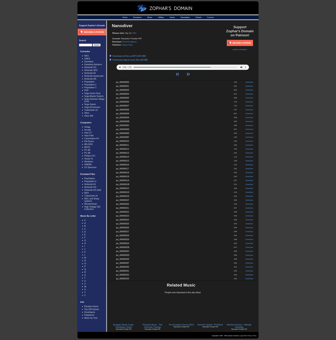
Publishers (89, 315)
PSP (86, 90)
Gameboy (88, 61)
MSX (86, 193)
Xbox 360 (88, 116)
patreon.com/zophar (240, 49)
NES (86, 56)
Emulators (137, 17)
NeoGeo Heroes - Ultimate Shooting (239, 326)
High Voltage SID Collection (92, 208)
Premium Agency (130, 42)
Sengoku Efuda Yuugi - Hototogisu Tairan (123, 326)
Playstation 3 (90, 87)
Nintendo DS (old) (92, 190)
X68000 (88, 164)
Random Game (91, 306)
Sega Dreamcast (92, 107)
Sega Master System (94, 96)
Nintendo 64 (90, 73)
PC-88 (87, 150)
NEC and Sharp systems (91, 200)
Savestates (185, 17)
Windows (88, 161)
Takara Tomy (127, 45)
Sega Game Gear (92, 93)
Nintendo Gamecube (94, 76)
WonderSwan (90, 204)
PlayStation (89, 178)
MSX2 (87, 147)
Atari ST (88, 133)
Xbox (86, 113)
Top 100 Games (91, 309)
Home (124, 17)
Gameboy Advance (93, 64)
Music (149, 17)
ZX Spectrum (90, 167)
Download (249, 82)
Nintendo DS (90, 67)
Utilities (161, 17)
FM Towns (89, 141)
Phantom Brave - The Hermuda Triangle (152, 326)
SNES (87, 59)
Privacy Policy (252, 335)
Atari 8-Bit (88, 135)
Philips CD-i (90, 156)
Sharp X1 (88, 159)
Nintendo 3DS (91, 70)
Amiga (87, 127)
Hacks (172, 17)
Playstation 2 (90, 84)
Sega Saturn (90, 104)
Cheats (198, 17)
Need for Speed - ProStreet (210, 325)
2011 (134, 33)
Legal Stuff (243, 335)
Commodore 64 (91, 138)
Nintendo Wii (90, 79)
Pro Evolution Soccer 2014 (181, 325)
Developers (89, 312)
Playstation (89, 82)
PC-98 (87, 153)
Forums (210, 17)
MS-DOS (88, 144)
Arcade (87, 130)
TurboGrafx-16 (91, 110)
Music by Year (90, 318)
